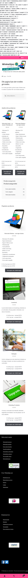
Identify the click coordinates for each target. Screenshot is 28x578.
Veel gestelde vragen (7, 456)
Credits (4, 484)
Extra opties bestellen (11, 189)
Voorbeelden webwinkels (8, 451)
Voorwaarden (5, 526)
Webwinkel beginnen (7, 442)
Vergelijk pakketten (7, 449)
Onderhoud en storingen (8, 524)
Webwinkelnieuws (6, 458)
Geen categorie (9, 191)
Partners (4, 482)
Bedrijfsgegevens (6, 477)
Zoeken (14, 576)
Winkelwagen (21, 575)
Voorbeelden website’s (7, 454)
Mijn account (4, 576)
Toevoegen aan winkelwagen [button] (7, 172)
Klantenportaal (6, 519)
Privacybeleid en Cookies (8, 529)
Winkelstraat (5, 487)
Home (4, 76)
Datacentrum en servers (7, 480)
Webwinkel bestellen (10, 194)
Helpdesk (5, 522)
